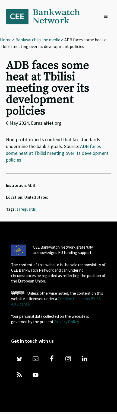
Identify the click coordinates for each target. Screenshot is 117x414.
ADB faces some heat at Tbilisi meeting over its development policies (57, 153)
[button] (107, 16)
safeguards (26, 209)
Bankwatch (46, 16)
